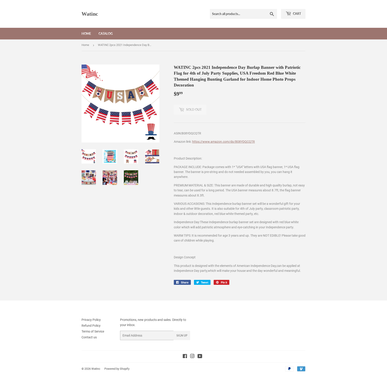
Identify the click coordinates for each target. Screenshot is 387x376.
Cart (296, 13)
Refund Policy (91, 325)
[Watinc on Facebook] (185, 357)
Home (86, 33)
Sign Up (181, 335)
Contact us (89, 337)
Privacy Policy (91, 320)
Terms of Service (93, 331)
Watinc (90, 14)
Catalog (106, 33)
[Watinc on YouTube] (200, 357)
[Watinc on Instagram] (192, 357)
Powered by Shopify (116, 368)
